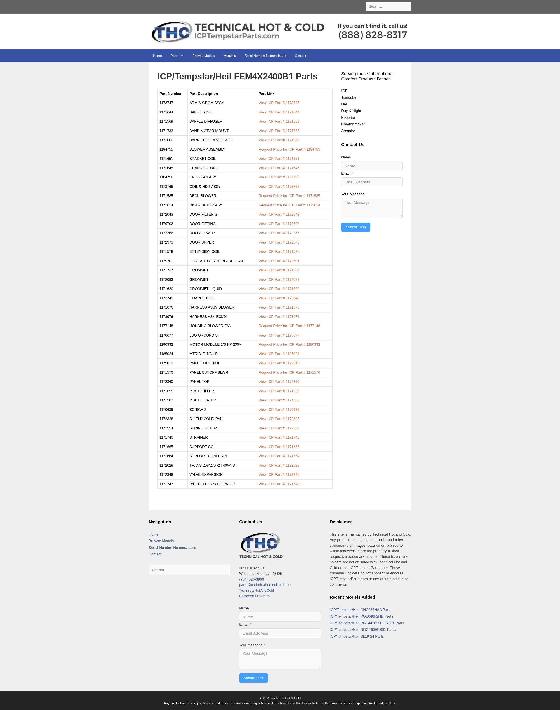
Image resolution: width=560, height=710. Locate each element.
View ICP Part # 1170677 (279, 335)
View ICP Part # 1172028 (279, 465)
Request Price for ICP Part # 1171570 (289, 372)
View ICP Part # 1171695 (279, 391)
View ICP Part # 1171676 (279, 307)
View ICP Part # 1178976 (279, 317)
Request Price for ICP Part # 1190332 (289, 344)
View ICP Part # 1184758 (279, 177)
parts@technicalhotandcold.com (265, 585)
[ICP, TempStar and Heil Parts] (280, 31)
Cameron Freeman (254, 596)
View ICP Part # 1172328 (279, 419)
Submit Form (356, 227)
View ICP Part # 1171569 (279, 121)
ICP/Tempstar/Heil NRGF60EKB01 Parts (363, 630)
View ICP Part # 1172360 (279, 382)
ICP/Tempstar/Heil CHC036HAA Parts (360, 610)
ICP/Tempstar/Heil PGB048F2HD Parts (361, 616)
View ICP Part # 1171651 (279, 159)
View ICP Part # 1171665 (279, 447)
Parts (174, 56)
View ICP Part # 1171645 (279, 168)
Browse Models (203, 56)
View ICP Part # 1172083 (279, 279)
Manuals (230, 56)
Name (346, 157)
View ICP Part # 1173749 (279, 298)
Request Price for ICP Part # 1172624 (289, 205)
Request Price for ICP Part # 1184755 (289, 149)
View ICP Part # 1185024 (279, 354)
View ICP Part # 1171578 (279, 251)
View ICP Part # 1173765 (279, 187)
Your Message (352, 194)
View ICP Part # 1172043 (279, 214)
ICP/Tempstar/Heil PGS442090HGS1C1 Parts (367, 623)
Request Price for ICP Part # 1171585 (289, 196)
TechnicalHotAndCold (256, 590)
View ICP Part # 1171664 (279, 456)
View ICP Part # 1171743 (279, 484)
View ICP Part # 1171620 (279, 289)
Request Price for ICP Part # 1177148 (289, 326)
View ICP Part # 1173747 (279, 103)
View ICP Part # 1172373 (279, 242)
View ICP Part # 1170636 (279, 410)
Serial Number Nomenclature (265, 56)
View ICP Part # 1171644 (279, 112)
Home (157, 56)
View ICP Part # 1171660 (279, 140)
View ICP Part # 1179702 (279, 224)
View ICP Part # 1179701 (279, 261)
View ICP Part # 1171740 (279, 437)
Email (345, 173)
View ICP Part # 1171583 (279, 400)
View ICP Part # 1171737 (279, 270)
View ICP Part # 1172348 (279, 475)
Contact (300, 56)
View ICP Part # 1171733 (279, 131)
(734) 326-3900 (251, 579)
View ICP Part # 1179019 (279, 363)
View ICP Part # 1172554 (279, 428)
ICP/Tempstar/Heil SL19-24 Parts (357, 636)
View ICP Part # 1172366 (279, 233)
